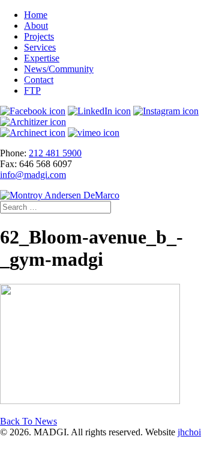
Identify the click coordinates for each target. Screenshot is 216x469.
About (36, 25)
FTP (32, 90)
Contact (38, 80)
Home (35, 15)
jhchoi (189, 432)
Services (40, 47)
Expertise (41, 58)
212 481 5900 (55, 153)
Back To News (28, 421)
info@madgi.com (33, 175)
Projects (39, 36)
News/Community (59, 69)
